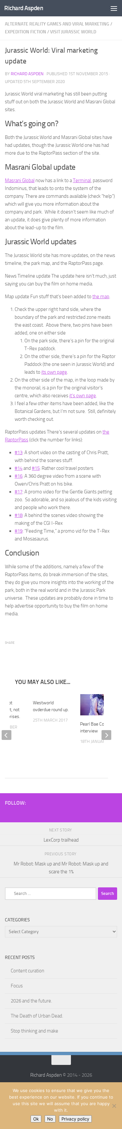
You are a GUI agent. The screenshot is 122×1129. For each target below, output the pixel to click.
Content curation (27, 971)
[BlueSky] (71, 813)
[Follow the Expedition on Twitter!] (103, 813)
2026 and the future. (31, 1001)
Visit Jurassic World (73, 32)
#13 (18, 452)
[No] (114, 1106)
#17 (18, 492)
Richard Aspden (23, 8)
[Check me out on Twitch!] (30, 813)
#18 (18, 515)
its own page (54, 372)
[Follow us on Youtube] (19, 813)
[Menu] (114, 8)
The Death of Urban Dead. (37, 1016)
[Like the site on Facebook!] (51, 813)
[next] (106, 735)
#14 (18, 468)
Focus (17, 986)
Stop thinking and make (34, 1032)
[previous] (6, 735)
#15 (36, 468)
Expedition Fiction (25, 32)
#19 (18, 531)
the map (100, 296)
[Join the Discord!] (40, 813)
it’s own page (82, 396)
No (50, 1118)
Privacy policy (75, 1118)
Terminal (82, 180)
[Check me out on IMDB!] (82, 813)
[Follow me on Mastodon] (92, 813)
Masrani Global (19, 180)
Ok (36, 1118)
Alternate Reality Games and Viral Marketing (57, 24)
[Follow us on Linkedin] (113, 813)
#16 (18, 476)
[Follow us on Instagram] (61, 813)
